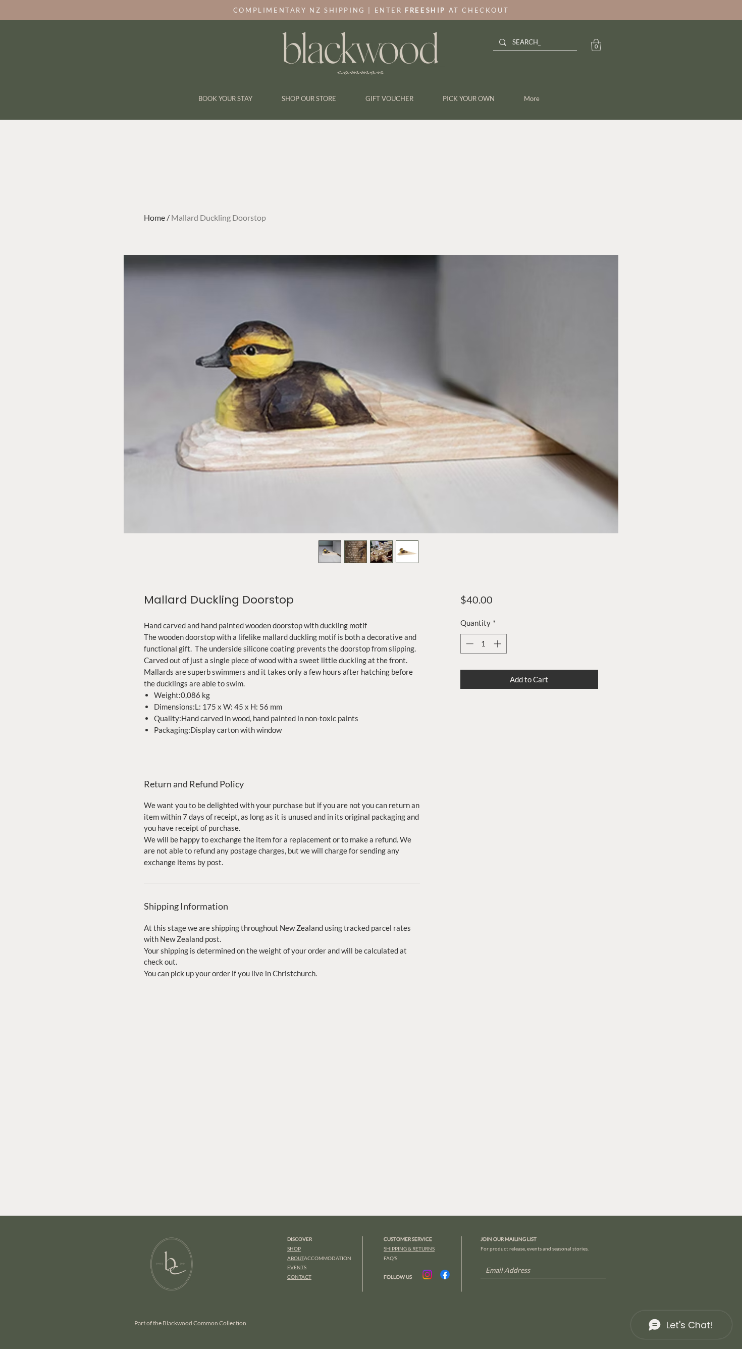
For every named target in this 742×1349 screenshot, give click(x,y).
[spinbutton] (483, 643)
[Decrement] (468, 643)
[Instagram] (427, 1274)
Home (154, 217)
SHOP (294, 1248)
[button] (596, 45)
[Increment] (498, 643)
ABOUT (295, 1258)
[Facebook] (445, 1274)
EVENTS (296, 1267)
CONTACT (299, 1277)
